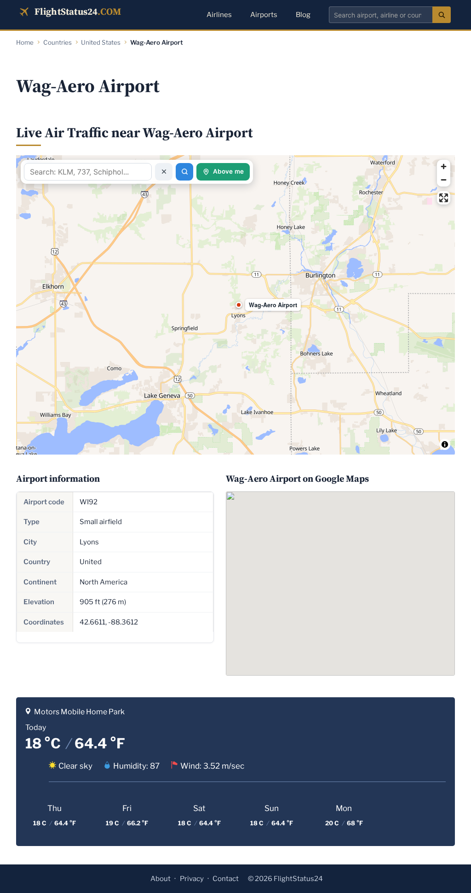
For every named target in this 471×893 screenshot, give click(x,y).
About (160, 879)
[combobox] (380, 14)
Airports (263, 15)
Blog (303, 15)
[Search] (441, 14)
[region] (235, 305)
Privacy (192, 879)
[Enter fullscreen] (443, 197)
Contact (226, 879)
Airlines (219, 15)
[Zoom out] (443, 180)
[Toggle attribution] (444, 444)
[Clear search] (163, 172)
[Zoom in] (443, 166)
